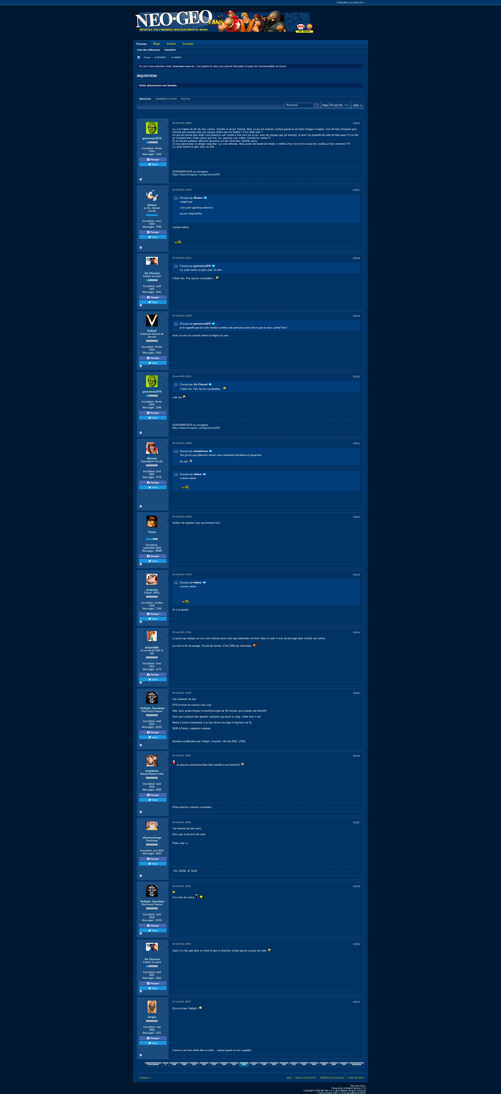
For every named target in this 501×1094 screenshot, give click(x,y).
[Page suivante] (347, 105)
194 (224, 1064)
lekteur (152, 205)
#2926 (356, 123)
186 (184, 1064)
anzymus (152, 589)
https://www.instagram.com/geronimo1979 (196, 174)
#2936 (356, 756)
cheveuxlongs (151, 837)
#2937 (356, 822)
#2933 (356, 574)
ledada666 (152, 647)
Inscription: (148, 148)
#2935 (356, 693)
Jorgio (152, 1016)
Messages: (148, 154)
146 (174, 1064)
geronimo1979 (151, 138)
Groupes (187, 43)
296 (324, 1064)
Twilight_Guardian (152, 708)
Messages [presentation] (145, 99)
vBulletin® (348, 1088)
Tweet (154, 164)
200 (284, 1064)
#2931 (356, 443)
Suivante (356, 1064)
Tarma (152, 531)
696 (334, 1064)
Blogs (156, 43)
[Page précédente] (344, 105)
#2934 (356, 632)
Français (144, 1077)
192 (204, 1064)
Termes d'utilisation (332, 1078)
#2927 (356, 190)
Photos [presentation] (185, 99)
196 (244, 1064)
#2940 (356, 1002)
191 (194, 1064)
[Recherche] (316, 105)
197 (254, 1064)
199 (274, 1064)
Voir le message (205, 198)
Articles (171, 43)
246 (314, 1064)
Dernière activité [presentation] (166, 99)
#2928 (356, 258)
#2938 (356, 886)
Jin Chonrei (152, 273)
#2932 (356, 517)
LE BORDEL (160, 57)
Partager (154, 159)
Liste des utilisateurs (148, 50)
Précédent (153, 1064)
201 (294, 1064)
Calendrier (170, 50)
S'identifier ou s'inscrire (350, 2)
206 (304, 1064)
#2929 (356, 316)
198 (264, 1064)
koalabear (152, 770)
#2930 (356, 376)
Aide (289, 1078)
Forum (147, 57)
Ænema (152, 458)
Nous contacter (306, 1078)
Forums (141, 43)
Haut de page (356, 1078)
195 (234, 1064)
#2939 (356, 944)
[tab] (145, 98)
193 (214, 1064)
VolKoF (152, 330)
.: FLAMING (175, 57)
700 (344, 1064)
